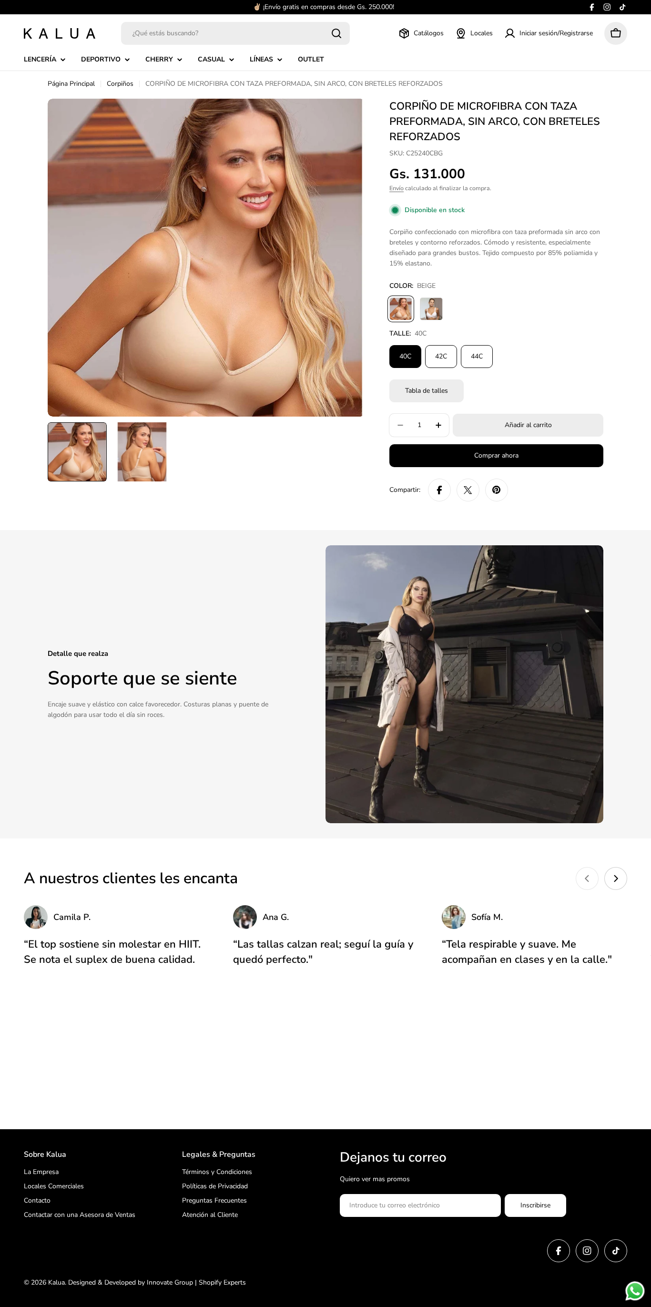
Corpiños (120, 83)
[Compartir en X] (468, 490)
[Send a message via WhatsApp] (635, 1291)
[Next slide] (615, 878)
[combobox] (235, 33)
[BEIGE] (400, 308)
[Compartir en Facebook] (439, 490)
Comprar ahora (496, 455)
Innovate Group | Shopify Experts (196, 1282)
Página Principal (71, 83)
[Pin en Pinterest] (496, 490)
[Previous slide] (587, 878)
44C (477, 356)
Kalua (56, 1282)
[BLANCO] (431, 308)
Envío (396, 188)
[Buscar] (336, 33)
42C (441, 356)
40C (405, 356)
